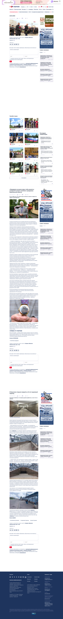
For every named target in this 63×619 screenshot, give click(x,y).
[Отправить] (11, 61)
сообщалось (14, 430)
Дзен (16, 38)
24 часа (41, 52)
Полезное (36, 9)
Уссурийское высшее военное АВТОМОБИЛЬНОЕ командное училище (46, 142)
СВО (30, 11)
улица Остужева (34, 520)
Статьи (44, 9)
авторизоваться (23, 66)
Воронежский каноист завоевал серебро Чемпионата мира (46, 80)
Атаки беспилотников (23, 11)
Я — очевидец (30, 9)
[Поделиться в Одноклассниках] (12, 44)
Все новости (24, 177)
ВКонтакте (31, 37)
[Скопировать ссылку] (18, 44)
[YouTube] (23, 577)
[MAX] (21, 577)
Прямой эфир (50, 6)
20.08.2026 (13, 173)
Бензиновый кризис (14, 11)
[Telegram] (12, 577)
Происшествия (17, 9)
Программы (49, 9)
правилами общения (27, 64)
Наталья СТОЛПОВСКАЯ (14, 338)
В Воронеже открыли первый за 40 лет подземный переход (46, 75)
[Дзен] (10, 577)
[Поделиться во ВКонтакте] (10, 44)
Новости (11, 9)
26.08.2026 (13, 144)
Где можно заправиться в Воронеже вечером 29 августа (46, 70)
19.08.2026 (28, 173)
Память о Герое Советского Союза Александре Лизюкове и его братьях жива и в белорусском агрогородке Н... (47, 152)
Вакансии (29, 579)
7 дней (44, 52)
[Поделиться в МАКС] (16, 44)
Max (19, 38)
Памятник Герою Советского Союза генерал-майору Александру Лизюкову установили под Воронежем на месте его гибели (46, 147)
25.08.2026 (28, 144)
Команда (36, 579)
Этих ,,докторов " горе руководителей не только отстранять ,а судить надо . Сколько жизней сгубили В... (46, 181)
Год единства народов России (37, 11)
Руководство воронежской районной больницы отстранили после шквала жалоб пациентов (46, 167)
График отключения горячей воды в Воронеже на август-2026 (46, 158)
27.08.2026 (28, 129)
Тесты (40, 9)
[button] (52, 12)
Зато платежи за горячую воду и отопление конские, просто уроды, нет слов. (46, 161)
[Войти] (43, 6)
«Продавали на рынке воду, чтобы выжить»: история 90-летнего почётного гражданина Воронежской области (46, 64)
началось (32, 510)
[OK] (16, 577)
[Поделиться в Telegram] (14, 44)
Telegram (26, 37)
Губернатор (47, 11)
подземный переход (25, 520)
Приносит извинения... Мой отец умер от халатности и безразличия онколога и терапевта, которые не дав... (46, 171)
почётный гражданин (15, 340)
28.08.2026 (13, 129)
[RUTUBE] (18, 577)
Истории (24, 9)
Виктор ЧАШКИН (13, 517)
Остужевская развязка (15, 520)
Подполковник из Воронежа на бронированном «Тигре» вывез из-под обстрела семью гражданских (46, 57)
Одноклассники (12, 38)
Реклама (35, 581)
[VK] (14, 577)
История (28, 581)
